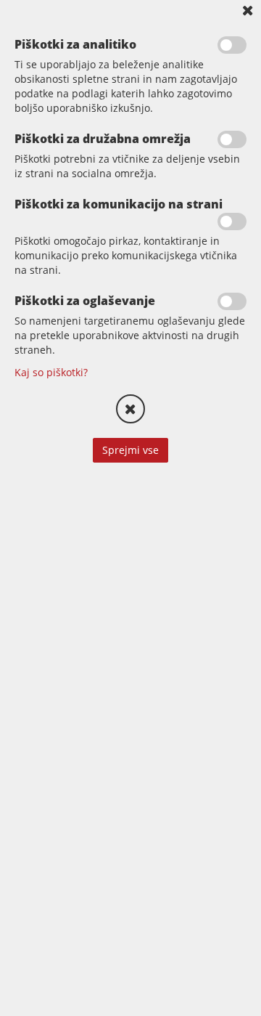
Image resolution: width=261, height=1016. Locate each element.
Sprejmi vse (130, 450)
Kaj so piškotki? (51, 372)
